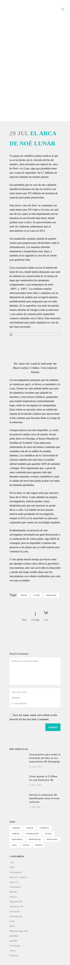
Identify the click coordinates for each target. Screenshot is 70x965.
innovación (15, 911)
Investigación (16, 916)
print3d (38, 845)
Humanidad (17, 839)
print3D (13, 941)
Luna (12, 921)
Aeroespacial (16, 872)
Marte (12, 926)
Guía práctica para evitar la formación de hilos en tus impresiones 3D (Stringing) (44, 758)
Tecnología (15, 945)
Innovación (51, 595)
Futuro (36, 595)
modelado (14, 936)
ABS (12, 867)
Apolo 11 (14, 882)
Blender (13, 892)
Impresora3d (34, 839)
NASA (14, 845)
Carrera (16, 828)
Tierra (12, 950)
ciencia (23, 595)
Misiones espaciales (19, 931)
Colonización (32, 834)
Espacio (13, 896)
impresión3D (16, 901)
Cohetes (16, 834)
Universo (14, 955)
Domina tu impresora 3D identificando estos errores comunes (44, 798)
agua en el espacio (18, 877)
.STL (12, 862)
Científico (44, 828)
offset (26, 845)
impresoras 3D (16, 906)
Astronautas (15, 887)
